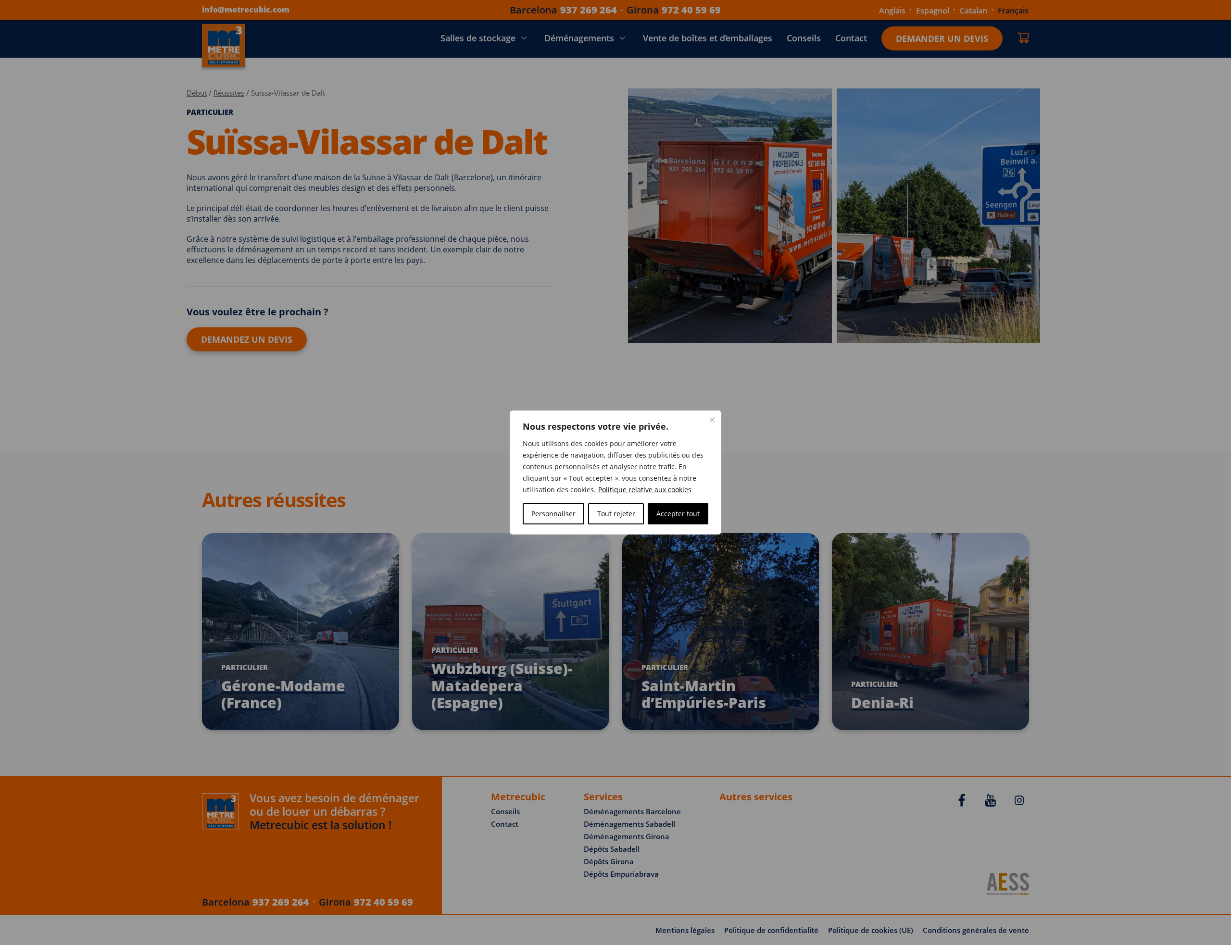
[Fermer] (712, 419)
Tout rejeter (616, 513)
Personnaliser (553, 513)
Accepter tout (678, 513)
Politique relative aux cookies (644, 489)
